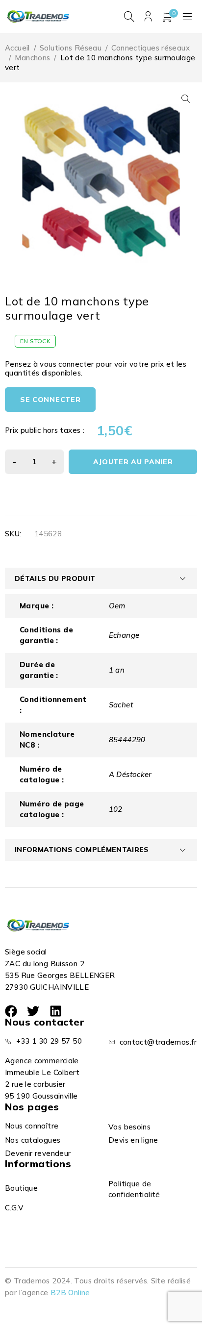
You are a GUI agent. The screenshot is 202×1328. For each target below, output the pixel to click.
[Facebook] (11, 1011)
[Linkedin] (56, 1011)
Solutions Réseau (70, 47)
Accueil (17, 47)
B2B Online (70, 1292)
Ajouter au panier (133, 461)
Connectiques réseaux (150, 47)
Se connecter (50, 399)
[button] (186, 98)
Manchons (32, 57)
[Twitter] (33, 1011)
